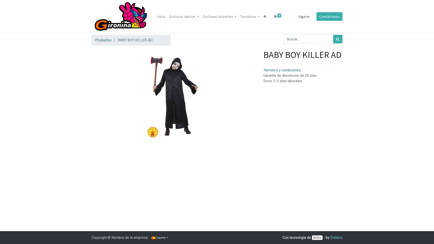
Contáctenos (329, 16)
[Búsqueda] (337, 39)
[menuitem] (161, 16)
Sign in (303, 16)
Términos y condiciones (282, 70)
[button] (265, 16)
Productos (103, 40)
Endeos (336, 237)
